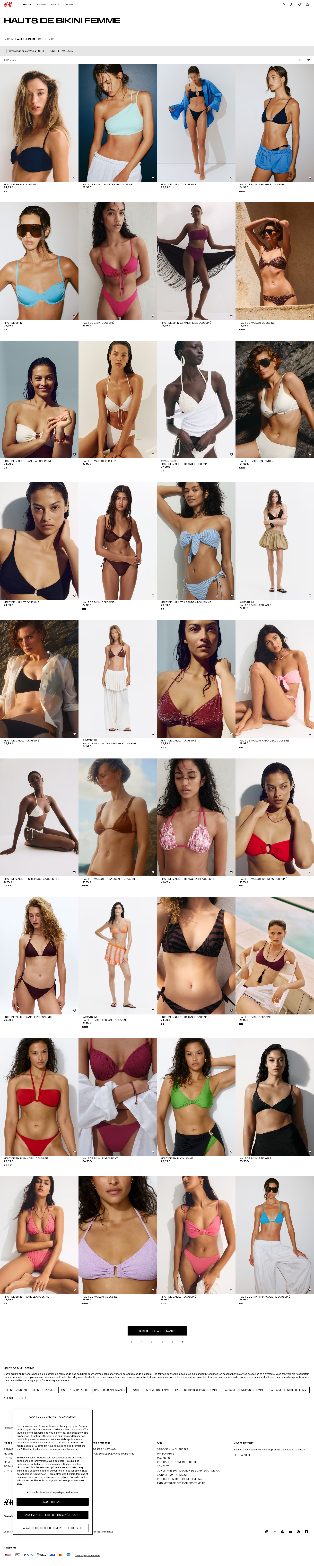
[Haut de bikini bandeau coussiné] (39, 1097)
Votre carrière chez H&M (98, 1449)
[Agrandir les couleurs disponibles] (6, 191)
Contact (163, 1466)
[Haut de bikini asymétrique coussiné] (117, 123)
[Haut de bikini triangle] (275, 541)
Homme (41, 4)
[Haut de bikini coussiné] (39, 123)
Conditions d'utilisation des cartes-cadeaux (188, 1470)
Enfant (56, 4)
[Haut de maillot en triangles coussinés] (39, 817)
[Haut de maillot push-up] (117, 399)
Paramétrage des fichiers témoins (181, 1483)
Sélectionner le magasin (55, 51)
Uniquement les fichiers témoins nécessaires (52, 1515)
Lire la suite (242, 1455)
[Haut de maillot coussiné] (196, 123)
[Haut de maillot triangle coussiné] (196, 399)
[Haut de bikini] (39, 261)
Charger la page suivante (157, 1331)
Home (69, 4)
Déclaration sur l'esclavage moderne (107, 1453)
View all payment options (87, 1555)
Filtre (302, 60)
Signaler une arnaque (172, 1474)
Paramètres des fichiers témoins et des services (52, 1528)
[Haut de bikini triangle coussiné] (275, 123)
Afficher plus (13, 1397)
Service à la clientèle (172, 1449)
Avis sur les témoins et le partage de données (52, 1492)
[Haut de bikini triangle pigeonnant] (39, 955)
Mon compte (165, 1453)
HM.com (9, 1428)
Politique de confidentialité (177, 1462)
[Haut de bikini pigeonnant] (275, 399)
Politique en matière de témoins (179, 1479)
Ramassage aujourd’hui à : (22, 51)
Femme (26, 4)
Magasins (163, 1457)
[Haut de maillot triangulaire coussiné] (117, 679)
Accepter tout (52, 1501)
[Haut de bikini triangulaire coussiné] (275, 1235)
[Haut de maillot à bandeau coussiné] (196, 541)
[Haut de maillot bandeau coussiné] (39, 399)
